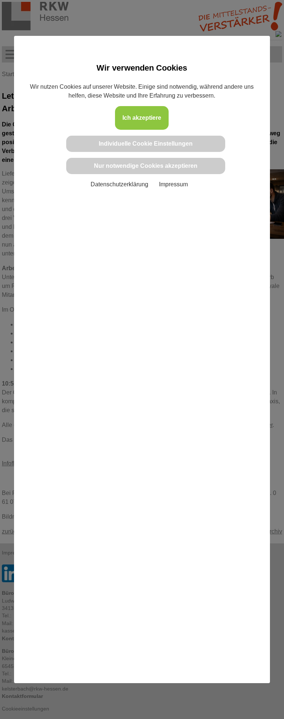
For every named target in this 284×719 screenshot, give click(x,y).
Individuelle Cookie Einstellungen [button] (146, 143)
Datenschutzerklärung (119, 184)
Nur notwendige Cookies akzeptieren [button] (145, 166)
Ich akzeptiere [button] (141, 118)
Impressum (173, 184)
